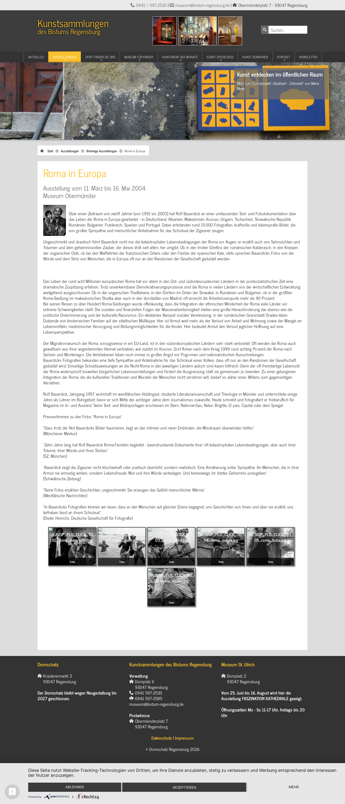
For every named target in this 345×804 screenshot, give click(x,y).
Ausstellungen (64, 56)
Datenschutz (161, 737)
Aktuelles (36, 56)
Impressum (184, 737)
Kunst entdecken (220, 56)
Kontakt (283, 56)
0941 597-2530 (148, 692)
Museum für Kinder (138, 56)
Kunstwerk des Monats (180, 56)
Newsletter (308, 56)
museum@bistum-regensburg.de (202, 4)
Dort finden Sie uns (100, 56)
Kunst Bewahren (255, 56)
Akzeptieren (184, 787)
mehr (294, 787)
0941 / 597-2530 (151, 4)
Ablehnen (74, 787)
